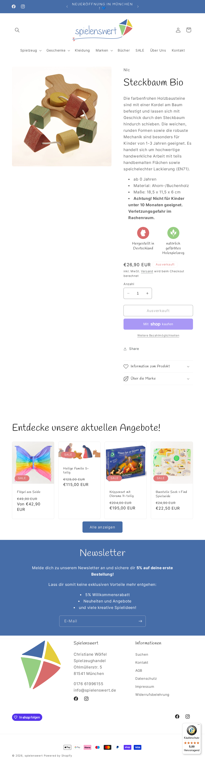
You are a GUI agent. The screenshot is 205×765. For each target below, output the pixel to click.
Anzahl (129, 284)
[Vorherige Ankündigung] (67, 6)
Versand (147, 271)
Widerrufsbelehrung (152, 695)
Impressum (144, 687)
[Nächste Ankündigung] (138, 6)
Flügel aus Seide (29, 492)
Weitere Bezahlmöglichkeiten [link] (158, 335)
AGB (138, 670)
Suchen (141, 654)
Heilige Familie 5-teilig (76, 471)
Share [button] (134, 349)
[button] (17, 30)
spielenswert (34, 755)
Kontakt (141, 662)
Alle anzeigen (102, 527)
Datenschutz (146, 679)
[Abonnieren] (140, 621)
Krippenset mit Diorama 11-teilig (122, 494)
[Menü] (198, 725)
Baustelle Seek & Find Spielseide (171, 494)
